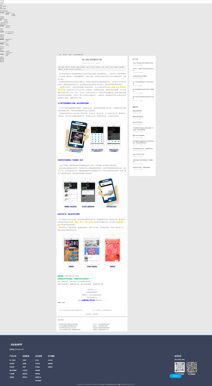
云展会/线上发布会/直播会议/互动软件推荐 (68, 324)
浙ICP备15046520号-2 (113, 384)
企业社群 (25, 370)
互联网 (24, 360)
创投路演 (37, 370)
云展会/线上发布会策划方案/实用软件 (101, 327)
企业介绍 (50, 360)
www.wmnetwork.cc (95, 295)
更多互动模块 (13, 370)
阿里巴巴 (25, 377)
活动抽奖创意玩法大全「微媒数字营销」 (143, 148)
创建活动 (175, 376)
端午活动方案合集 (137, 122)
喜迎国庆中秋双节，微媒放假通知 (141, 167)
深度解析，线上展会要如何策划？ (104, 310)
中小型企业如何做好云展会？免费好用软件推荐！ (70, 329)
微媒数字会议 (57, 54)
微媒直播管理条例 (137, 111)
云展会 (70, 54)
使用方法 (141, 113)
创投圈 (24, 363)
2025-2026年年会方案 (138, 154)
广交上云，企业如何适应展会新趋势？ (101, 324)
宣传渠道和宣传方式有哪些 (140, 76)
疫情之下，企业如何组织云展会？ (100, 326)
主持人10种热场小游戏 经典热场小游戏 (143, 63)
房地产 (24, 367)
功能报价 (12, 377)
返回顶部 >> (96, 314)
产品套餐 (12, 373)
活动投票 (12, 367)
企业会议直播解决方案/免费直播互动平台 (68, 326)
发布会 (37, 360)
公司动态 (141, 131)
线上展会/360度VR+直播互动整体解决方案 (72, 310)
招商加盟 (50, 363)
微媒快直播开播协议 (138, 116)
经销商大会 (38, 377)
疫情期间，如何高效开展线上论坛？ (101, 329)
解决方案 (141, 124)
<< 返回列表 (88, 314)
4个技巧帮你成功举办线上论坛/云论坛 (67, 327)
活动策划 (141, 65)
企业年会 (37, 363)
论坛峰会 (37, 367)
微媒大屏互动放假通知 (138, 135)
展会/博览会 (38, 380)
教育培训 (25, 373)
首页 (60, 54)
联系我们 (50, 367)
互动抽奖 (12, 363)
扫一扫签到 (12, 360)
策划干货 (65, 54)
